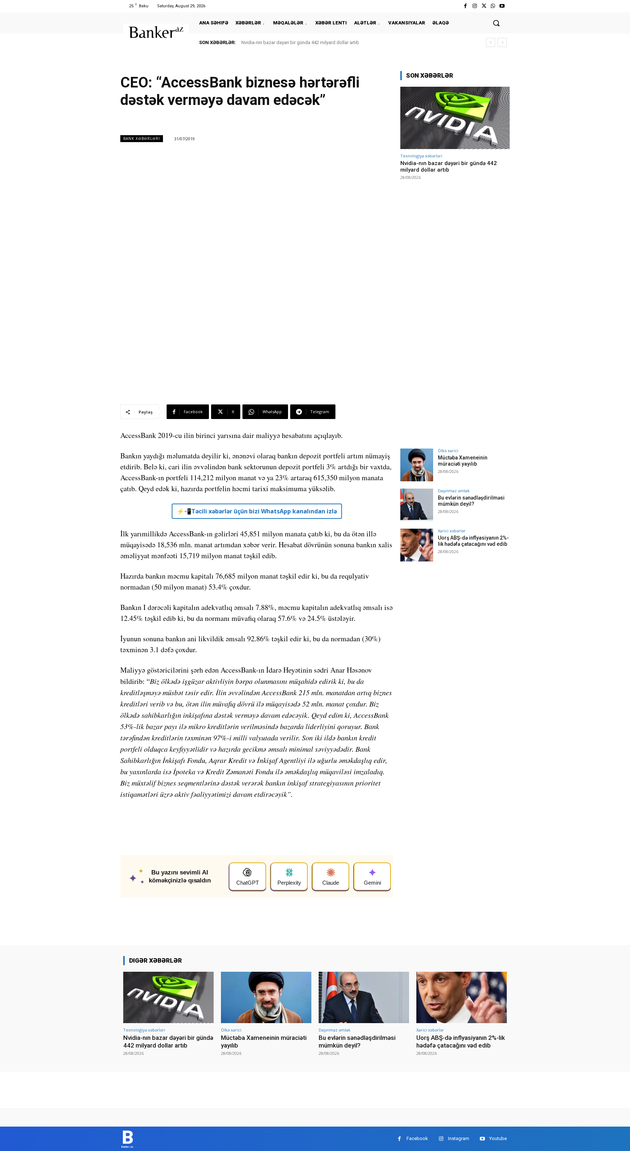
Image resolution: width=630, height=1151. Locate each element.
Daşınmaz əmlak (454, 491)
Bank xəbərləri (141, 138)
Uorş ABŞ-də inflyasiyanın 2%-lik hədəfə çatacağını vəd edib (473, 541)
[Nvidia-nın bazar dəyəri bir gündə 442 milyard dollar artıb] (455, 118)
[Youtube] (502, 6)
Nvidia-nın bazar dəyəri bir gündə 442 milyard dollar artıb (300, 42)
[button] (496, 23)
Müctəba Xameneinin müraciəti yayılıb (462, 461)
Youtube (498, 1138)
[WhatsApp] (493, 6)
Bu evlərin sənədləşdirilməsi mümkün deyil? (471, 501)
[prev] (490, 42)
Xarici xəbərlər (452, 531)
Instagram (458, 1138)
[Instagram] (474, 6)
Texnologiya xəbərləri (421, 156)
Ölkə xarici (448, 451)
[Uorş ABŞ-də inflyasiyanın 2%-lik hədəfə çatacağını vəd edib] (416, 545)
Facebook (417, 1138)
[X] (483, 6)
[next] (502, 42)
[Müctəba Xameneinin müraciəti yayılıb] (416, 465)
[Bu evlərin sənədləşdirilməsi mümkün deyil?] (416, 505)
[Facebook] (465, 6)
